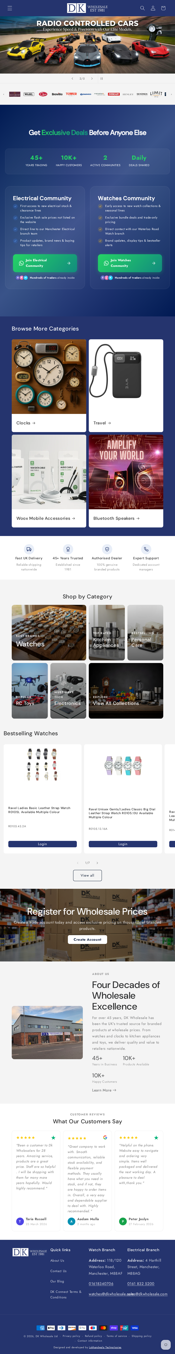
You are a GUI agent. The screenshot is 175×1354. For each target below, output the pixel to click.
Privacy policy (71, 1336)
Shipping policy (142, 1336)
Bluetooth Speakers (114, 518)
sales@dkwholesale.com (147, 1294)
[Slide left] (77, 863)
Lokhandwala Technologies (105, 1347)
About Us (57, 1260)
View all (88, 875)
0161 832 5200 (141, 1283)
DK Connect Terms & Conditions (66, 1294)
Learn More (102, 1090)
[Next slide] (92, 78)
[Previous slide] (72, 78)
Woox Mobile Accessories (43, 518)
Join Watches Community (121, 263)
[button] (10, 8)
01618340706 (101, 1283)
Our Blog (57, 1281)
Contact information (90, 1341)
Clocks (23, 423)
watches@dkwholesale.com (111, 1294)
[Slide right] (97, 863)
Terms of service (117, 1336)
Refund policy (93, 1336)
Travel (99, 423)
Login (42, 843)
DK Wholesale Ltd (47, 1336)
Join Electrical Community (36, 263)
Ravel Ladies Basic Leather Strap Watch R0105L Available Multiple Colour (39, 810)
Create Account (87, 939)
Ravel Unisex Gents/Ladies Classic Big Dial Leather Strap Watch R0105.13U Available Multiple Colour (122, 813)
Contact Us (58, 1271)
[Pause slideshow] (102, 78)
